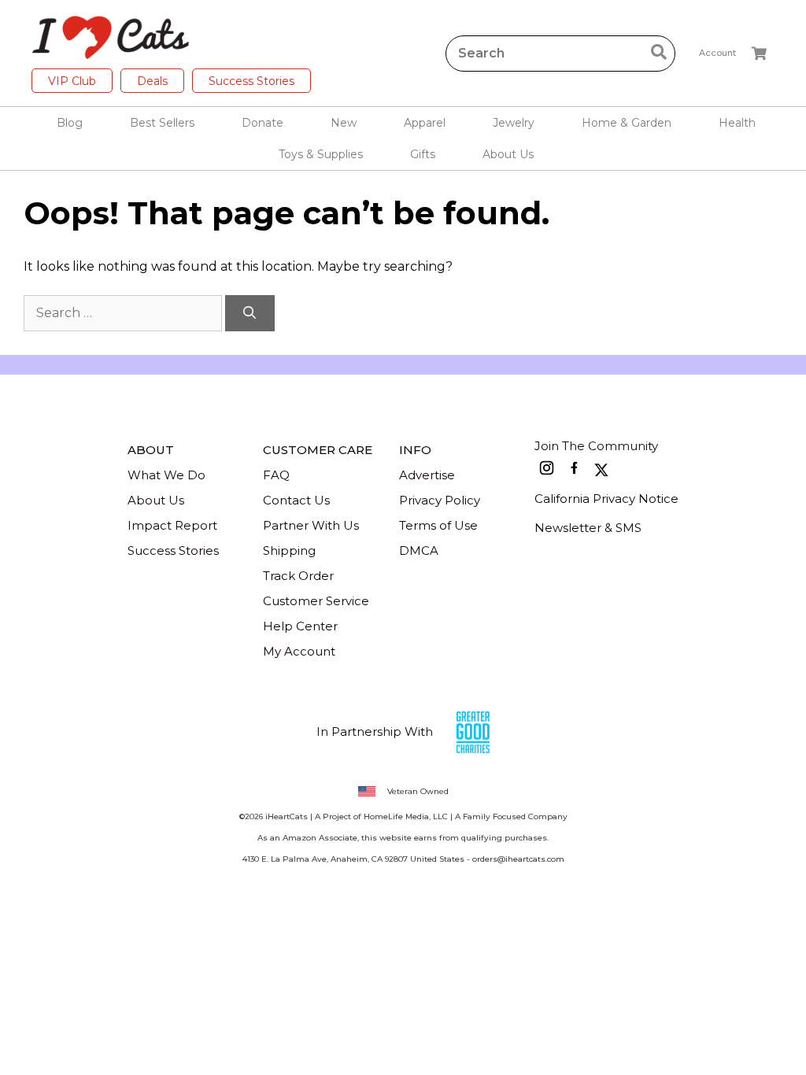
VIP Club (72, 81)
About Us (156, 500)
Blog (70, 123)
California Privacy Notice (606, 498)
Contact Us (296, 500)
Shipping (289, 550)
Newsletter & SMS (587, 527)
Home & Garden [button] (626, 123)
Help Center (300, 626)
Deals (152, 81)
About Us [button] (508, 154)
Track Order (298, 575)
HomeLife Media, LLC (406, 816)
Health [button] (737, 123)
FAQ (276, 474)
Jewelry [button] (513, 123)
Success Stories (251, 81)
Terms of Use (438, 525)
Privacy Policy (439, 500)
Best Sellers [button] (162, 123)
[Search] (250, 313)
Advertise (427, 474)
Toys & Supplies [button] (321, 154)
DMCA (418, 550)
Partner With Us (311, 525)
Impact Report (172, 525)
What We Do (166, 474)
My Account (299, 651)
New (344, 123)
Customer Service (316, 600)
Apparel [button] (425, 123)
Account (717, 52)
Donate (262, 123)
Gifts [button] (422, 154)
